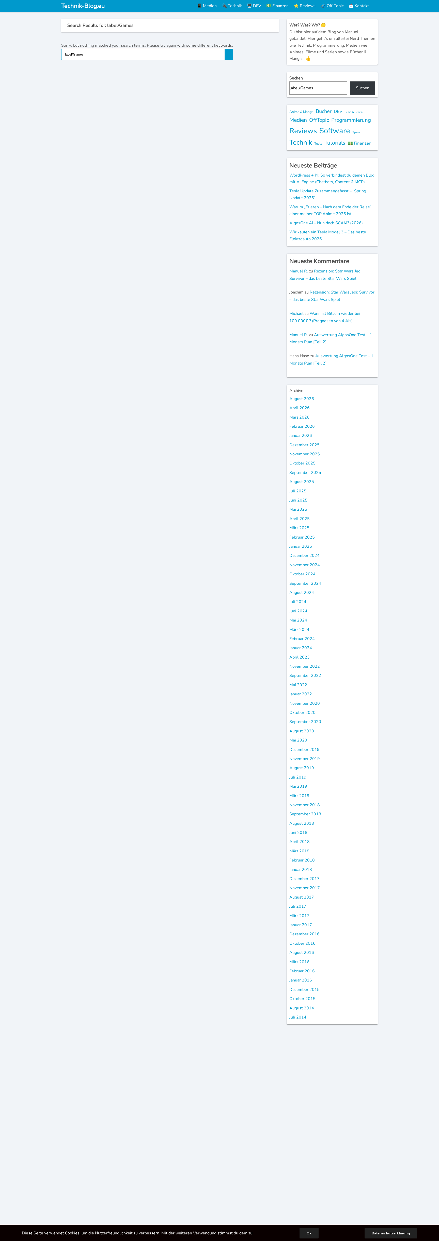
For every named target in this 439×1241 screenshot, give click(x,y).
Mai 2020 (298, 740)
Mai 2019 (298, 786)
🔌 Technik (232, 6)
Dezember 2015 (304, 989)
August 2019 (301, 768)
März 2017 (299, 916)
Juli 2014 (297, 1017)
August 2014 (301, 1008)
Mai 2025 (298, 509)
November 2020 (304, 703)
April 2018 (299, 841)
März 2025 (299, 528)
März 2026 (299, 417)
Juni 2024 (298, 611)
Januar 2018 (300, 869)
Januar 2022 (300, 694)
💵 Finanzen (277, 6)
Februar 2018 (302, 860)
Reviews (303, 131)
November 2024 (304, 565)
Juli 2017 (297, 906)
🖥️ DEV (254, 6)
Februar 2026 (302, 426)
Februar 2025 (302, 537)
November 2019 (304, 759)
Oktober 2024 (302, 574)
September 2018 (305, 814)
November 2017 (304, 888)
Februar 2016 (302, 971)
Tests (318, 143)
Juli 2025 (297, 491)
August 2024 (301, 592)
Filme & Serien (354, 112)
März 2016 (299, 962)
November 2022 (304, 666)
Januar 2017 (300, 925)
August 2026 (301, 399)
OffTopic (319, 120)
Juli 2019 (297, 777)
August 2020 (301, 731)
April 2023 (299, 657)
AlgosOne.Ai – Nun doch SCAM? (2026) (326, 223)
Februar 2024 (302, 639)
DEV (338, 111)
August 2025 (301, 482)
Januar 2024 (300, 648)
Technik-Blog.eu (83, 6)
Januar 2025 (300, 546)
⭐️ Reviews (305, 6)
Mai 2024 (298, 620)
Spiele (356, 132)
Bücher (324, 111)
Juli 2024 (297, 602)
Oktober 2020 (302, 712)
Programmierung (351, 120)
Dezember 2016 (304, 934)
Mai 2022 (298, 685)
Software (334, 131)
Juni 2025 (298, 500)
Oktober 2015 (302, 999)
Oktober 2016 (302, 943)
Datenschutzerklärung (391, 1233)
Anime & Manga (301, 111)
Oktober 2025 (302, 463)
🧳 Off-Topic (332, 6)
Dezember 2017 (304, 879)
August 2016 (301, 952)
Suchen (296, 78)
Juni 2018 (298, 832)
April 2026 (299, 408)
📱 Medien (207, 6)
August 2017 (301, 897)
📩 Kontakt (359, 6)
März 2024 (299, 629)
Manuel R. (298, 271)
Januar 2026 (300, 435)
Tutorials (334, 143)
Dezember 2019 (304, 749)
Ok (309, 1233)
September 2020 (305, 722)
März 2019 (299, 796)
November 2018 (304, 805)
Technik (300, 142)
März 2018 (299, 851)
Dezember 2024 (304, 555)
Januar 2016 (300, 980)
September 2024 (305, 583)
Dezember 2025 (304, 445)
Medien (298, 120)
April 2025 (299, 519)
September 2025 (305, 472)
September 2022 (305, 675)
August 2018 (301, 823)
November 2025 (304, 454)
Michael (296, 313)
